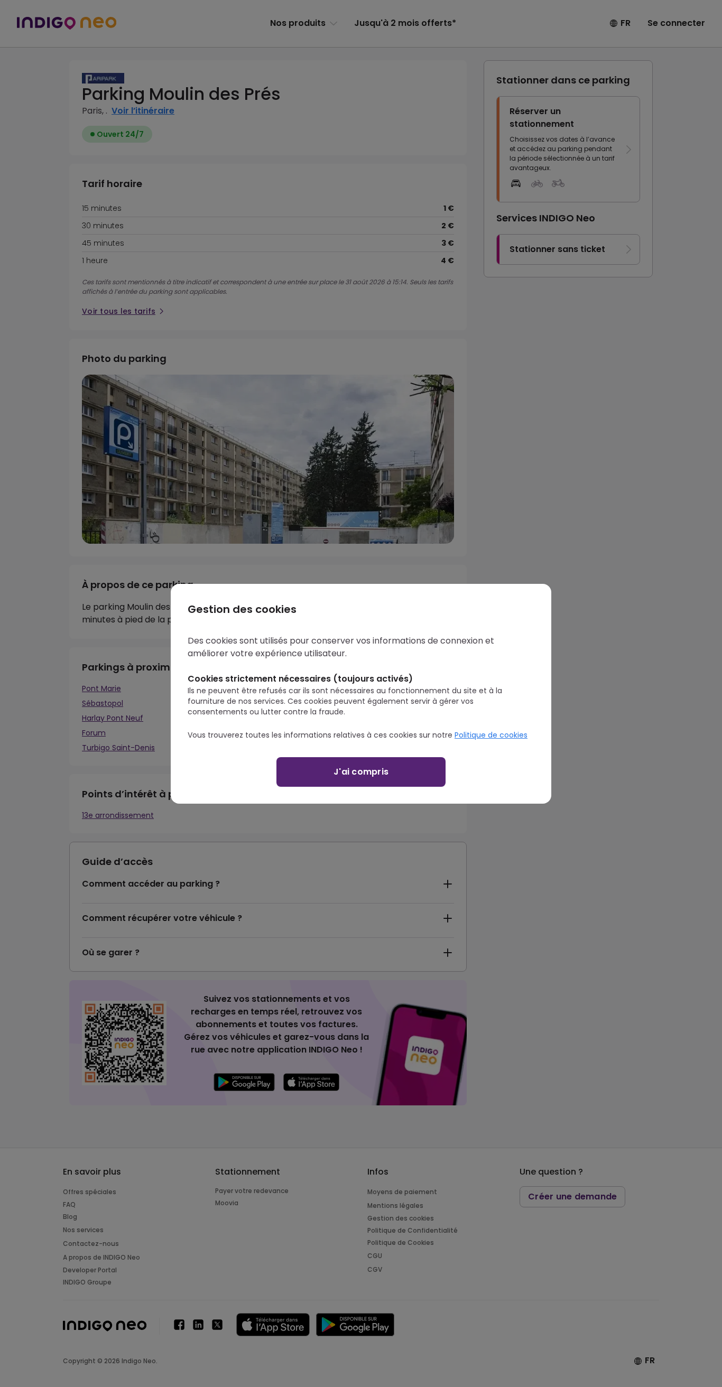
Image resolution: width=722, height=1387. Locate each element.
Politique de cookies (491, 735)
